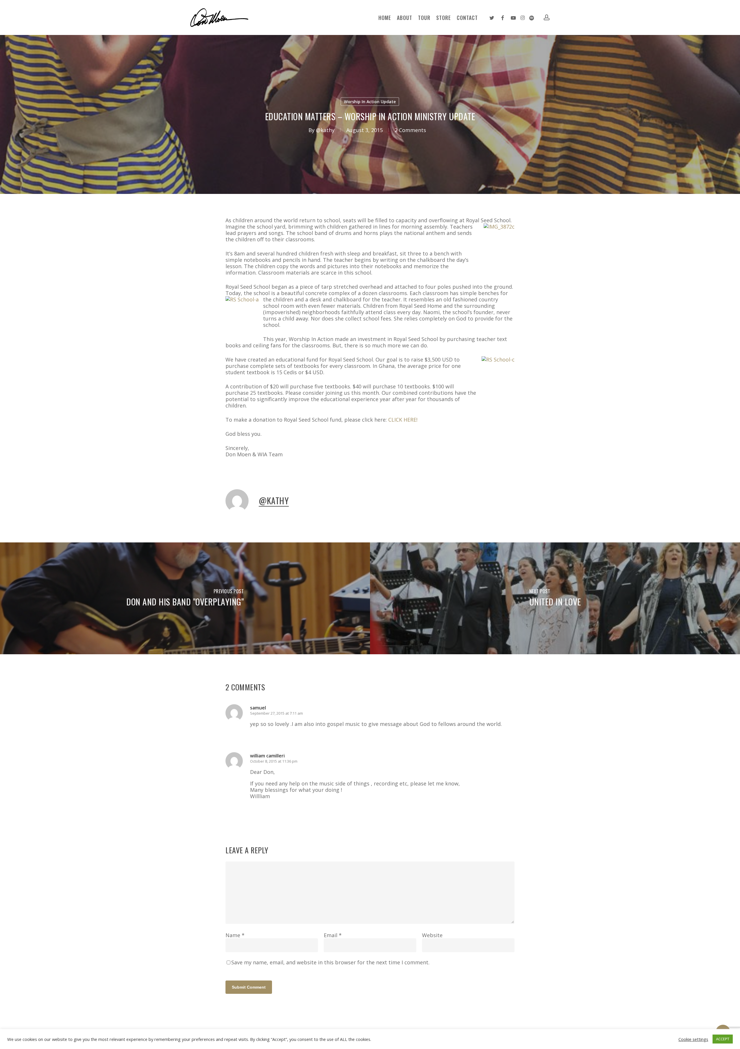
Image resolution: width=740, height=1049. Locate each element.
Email (333, 935)
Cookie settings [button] (693, 1039)
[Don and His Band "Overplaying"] (185, 598)
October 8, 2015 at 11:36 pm (273, 761)
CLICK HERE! (402, 419)
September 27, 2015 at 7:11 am (276, 713)
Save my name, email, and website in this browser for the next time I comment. (330, 962)
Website (432, 935)
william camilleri (267, 756)
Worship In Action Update (370, 101)
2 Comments (410, 130)
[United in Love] (555, 598)
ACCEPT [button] (722, 1038)
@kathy (325, 130)
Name (235, 935)
